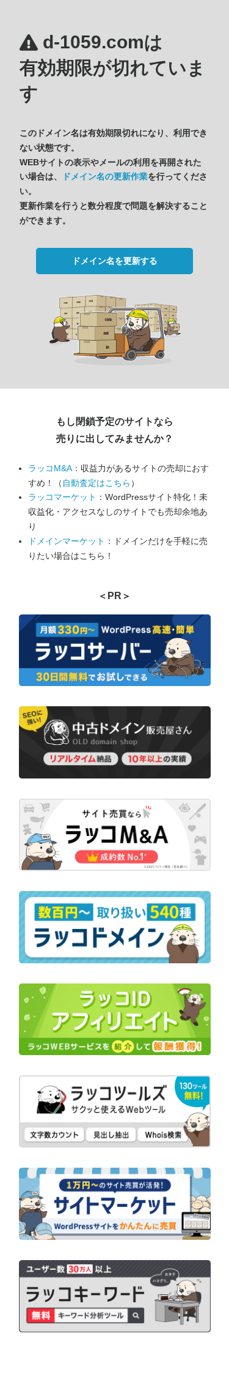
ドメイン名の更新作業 (105, 176)
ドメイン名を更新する (115, 261)
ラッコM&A (50, 468)
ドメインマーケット (66, 541)
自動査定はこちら (96, 483)
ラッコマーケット (62, 497)
